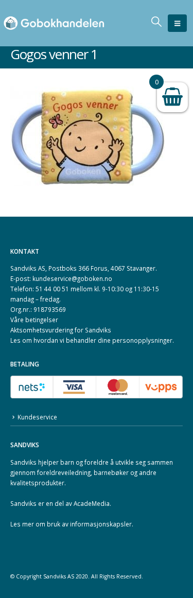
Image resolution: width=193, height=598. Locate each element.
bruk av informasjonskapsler (89, 524)
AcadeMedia (92, 503)
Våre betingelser (34, 319)
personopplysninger (142, 340)
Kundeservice (37, 417)
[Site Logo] (54, 23)
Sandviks (23, 462)
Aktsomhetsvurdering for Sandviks (60, 330)
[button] (177, 23)
